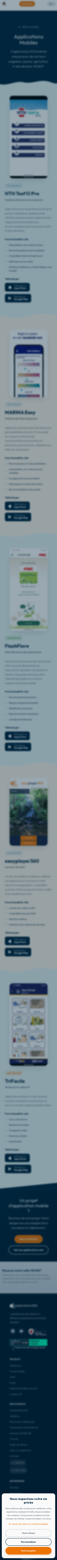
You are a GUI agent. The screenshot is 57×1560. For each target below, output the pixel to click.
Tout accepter (28, 1550)
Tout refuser (28, 1533)
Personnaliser (28, 1542)
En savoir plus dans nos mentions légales (28, 1524)
